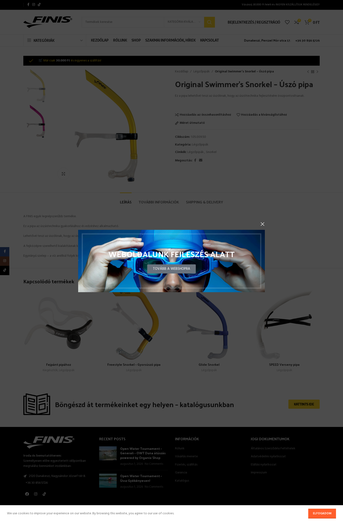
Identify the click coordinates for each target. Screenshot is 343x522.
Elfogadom (322, 513)
